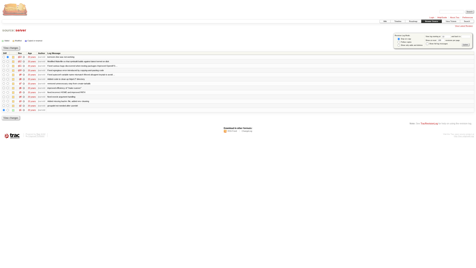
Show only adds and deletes (411, 45)
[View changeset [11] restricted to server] (24, 66)
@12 (19, 61)
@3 (20, 101)
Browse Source (431, 21)
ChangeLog (247, 131)
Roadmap (413, 21)
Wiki (385, 21)
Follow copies (405, 42)
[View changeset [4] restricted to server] (24, 96)
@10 (19, 70)
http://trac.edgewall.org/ (464, 136)
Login (432, 17)
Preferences (467, 17)
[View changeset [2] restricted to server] (24, 105)
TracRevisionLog (429, 123)
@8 (20, 79)
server (20, 30)
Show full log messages (438, 44)
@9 (20, 74)
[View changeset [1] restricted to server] (24, 110)
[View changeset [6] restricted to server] (24, 88)
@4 (20, 96)
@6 (20, 88)
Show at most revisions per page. (443, 40)
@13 (19, 57)
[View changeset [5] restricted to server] (24, 92)
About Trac (454, 17)
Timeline (397, 21)
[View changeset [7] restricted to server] (24, 83)
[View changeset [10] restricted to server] (24, 70)
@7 (20, 83)
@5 (20, 92)
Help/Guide (442, 17)
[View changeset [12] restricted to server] (24, 61)
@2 (20, 105)
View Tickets (451, 21)
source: (8, 30)
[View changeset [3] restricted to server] (24, 101)
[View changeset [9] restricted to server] (24, 74)
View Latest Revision (464, 26)
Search (467, 21)
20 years (32, 57)
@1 (20, 110)
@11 (19, 66)
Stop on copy (405, 39)
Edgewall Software (36, 136)
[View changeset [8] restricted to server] (24, 79)
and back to (456, 36)
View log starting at (433, 36)
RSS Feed (232, 131)
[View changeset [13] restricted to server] (24, 57)
